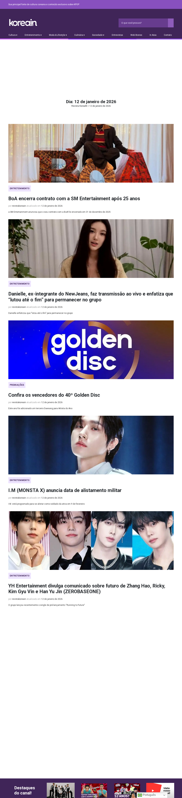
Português (149, 794)
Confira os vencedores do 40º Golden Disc (54, 395)
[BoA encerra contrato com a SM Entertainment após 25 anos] (91, 153)
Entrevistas (117, 35)
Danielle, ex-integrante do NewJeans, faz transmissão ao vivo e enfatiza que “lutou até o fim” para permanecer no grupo (90, 296)
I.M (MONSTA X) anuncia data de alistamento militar (65, 490)
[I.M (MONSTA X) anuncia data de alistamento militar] (91, 445)
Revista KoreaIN (23, 22)
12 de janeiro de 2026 (52, 206)
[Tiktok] (167, 4)
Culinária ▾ (79, 35)
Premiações (17, 385)
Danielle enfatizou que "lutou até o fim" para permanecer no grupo (40, 313)
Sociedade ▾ (98, 35)
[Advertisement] (91, 66)
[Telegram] (171, 4)
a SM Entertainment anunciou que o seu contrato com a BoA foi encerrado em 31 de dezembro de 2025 (59, 212)
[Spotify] (163, 4)
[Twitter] (154, 4)
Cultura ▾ (13, 35)
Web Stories (136, 35)
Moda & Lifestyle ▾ (58, 35)
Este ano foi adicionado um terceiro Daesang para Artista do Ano (40, 408)
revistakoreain (19, 206)
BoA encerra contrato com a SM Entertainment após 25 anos (74, 198)
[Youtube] (158, 4)
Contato (168, 35)
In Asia (153, 35)
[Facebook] (145, 4)
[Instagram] (150, 4)
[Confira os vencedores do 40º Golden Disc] (91, 349)
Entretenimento (20, 188)
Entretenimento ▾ (33, 35)
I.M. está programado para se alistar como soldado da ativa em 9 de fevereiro (46, 504)
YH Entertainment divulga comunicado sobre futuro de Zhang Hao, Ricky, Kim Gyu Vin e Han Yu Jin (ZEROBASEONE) (86, 588)
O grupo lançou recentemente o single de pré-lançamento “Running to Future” (46, 605)
